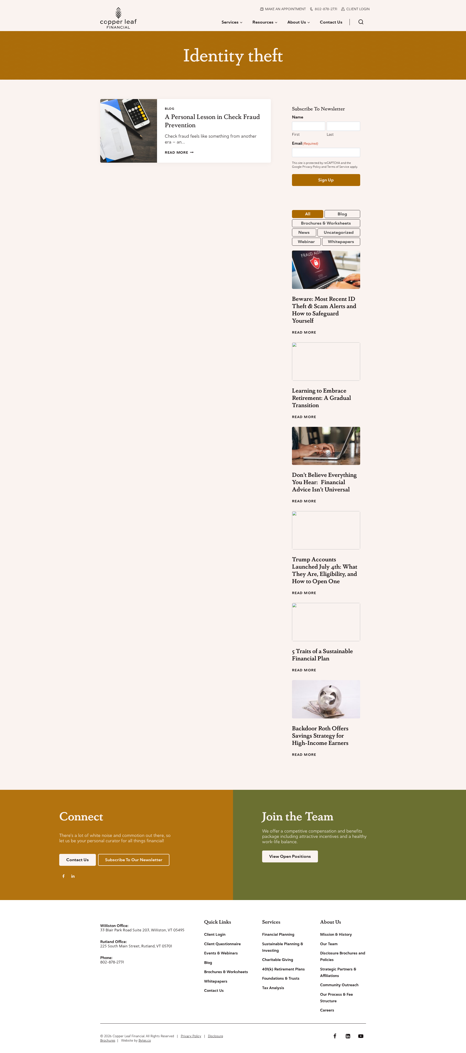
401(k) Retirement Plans (283, 969)
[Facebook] (335, 1036)
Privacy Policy (311, 166)
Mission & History (336, 934)
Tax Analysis (273, 988)
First (296, 134)
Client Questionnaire (222, 944)
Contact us (77, 859)
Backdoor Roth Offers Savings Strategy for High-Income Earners (320, 735)
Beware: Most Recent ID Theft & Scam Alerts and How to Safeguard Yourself (324, 309)
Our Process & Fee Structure (336, 997)
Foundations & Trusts (281, 978)
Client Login (358, 9)
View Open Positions (290, 856)
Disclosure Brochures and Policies (342, 956)
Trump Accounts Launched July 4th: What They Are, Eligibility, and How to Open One (324, 570)
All (307, 214)
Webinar (306, 241)
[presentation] (128, 131)
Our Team (329, 944)
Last (330, 134)
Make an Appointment (285, 9)
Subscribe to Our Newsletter (133, 859)
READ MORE (304, 332)
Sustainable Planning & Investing (282, 947)
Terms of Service (338, 166)
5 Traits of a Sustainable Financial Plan (322, 654)
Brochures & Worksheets (326, 223)
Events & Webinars (221, 953)
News (304, 232)
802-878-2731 (326, 9)
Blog (170, 109)
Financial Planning (278, 934)
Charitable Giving (277, 959)
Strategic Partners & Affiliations (338, 972)
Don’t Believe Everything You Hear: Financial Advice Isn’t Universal (324, 482)
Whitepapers (341, 241)
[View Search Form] (361, 22)
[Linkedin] (348, 1036)
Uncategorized (339, 232)
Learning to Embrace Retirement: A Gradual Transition (321, 398)
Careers (327, 1010)
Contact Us (331, 22)
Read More (179, 152)
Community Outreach (339, 985)
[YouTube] (361, 1036)
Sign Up (326, 180)
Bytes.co (145, 1040)
